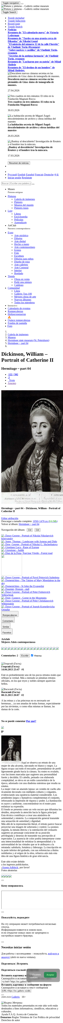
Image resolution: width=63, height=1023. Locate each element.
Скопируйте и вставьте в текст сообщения (24, 987)
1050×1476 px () (45, 521)
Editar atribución (9, 518)
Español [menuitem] (30, 174)
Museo (15, 190)
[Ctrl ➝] (30, 577)
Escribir (24, 655)
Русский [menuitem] (12, 174)
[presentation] (35, 386)
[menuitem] (56, 174)
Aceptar (50, 975)
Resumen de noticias (19, 163)
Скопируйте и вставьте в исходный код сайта (26, 978)
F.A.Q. (12, 1014)
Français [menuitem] (39, 174)
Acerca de (21, 1014)
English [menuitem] (21, 174)
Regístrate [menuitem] (27, 177)
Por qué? (31, 721)
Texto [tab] (11, 380)
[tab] (13, 374)
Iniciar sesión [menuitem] (14, 177)
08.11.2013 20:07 (10, 695)
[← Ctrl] (26, 553)
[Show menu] (22, 3)
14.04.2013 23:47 (10, 669)
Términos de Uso (29, 1017)
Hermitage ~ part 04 (29, 524)
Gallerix (15, 996)
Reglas (16, 1017)
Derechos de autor (10, 1020)
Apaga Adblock (10, 867)
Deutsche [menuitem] (49, 174)
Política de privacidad (49, 1017)
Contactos (32, 1014)
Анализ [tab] (12, 383)
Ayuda (5, 1014)
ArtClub (19, 227)
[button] (16, 18)
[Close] (33, 184)
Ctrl (29, 530)
